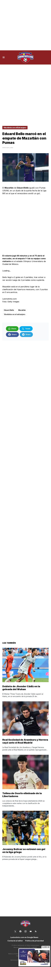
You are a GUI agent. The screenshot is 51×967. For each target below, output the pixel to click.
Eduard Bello (9, 310)
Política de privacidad (34, 941)
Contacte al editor (15, 941)
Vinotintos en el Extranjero (15, 128)
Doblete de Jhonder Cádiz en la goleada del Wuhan (21, 688)
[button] (3, 57)
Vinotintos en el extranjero (14, 314)
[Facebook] (20, 931)
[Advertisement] (25, 25)
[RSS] (36, 931)
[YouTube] (30, 931)
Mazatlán (22, 310)
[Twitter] (15, 931)
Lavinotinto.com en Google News (24, 937)
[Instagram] (25, 931)
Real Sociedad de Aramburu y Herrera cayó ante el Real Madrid (25, 741)
